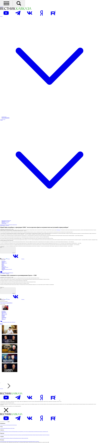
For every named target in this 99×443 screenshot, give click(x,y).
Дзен (2, 299)
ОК (48, 442)
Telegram (8, 299)
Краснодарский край (3, 441)
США (27, 438)
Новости (5, 299)
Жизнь (7, 428)
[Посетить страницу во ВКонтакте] (30, 15)
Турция (3, 438)
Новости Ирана (4, 311)
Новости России (4, 261)
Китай (26, 438)
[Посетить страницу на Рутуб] (53, 15)
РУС (1, 6)
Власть (3, 264)
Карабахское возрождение (3, 224)
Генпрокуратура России (5, 267)
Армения (11, 438)
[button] (49, 410)
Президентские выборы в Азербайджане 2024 (42, 431)
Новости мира (4, 312)
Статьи (4, 119)
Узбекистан (23, 438)
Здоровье (14, 224)
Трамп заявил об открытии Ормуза (6, 302)
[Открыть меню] (6, 3)
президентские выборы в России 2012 (7, 269)
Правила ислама (4, 223)
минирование (3, 319)
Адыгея (36, 441)
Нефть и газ (22, 431)
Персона (3, 263)
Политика (1, 428)
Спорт (8, 224)
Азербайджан (8, 438)
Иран (5, 438)
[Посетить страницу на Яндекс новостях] (41, 15)
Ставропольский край (9, 441)
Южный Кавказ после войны (6, 221)
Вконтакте (22, 299)
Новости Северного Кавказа (5, 117)
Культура (9, 428)
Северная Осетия (21, 441)
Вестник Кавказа (2, 225)
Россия (1, 438)
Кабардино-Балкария (27, 441)
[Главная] (15, 9)
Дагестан (13, 441)
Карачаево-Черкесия (32, 441)
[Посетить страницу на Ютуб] (6, 15)
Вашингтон (3, 315)
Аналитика (1, 119)
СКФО (3, 265)
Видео (11, 224)
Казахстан (20, 438)
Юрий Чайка (3, 268)
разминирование (4, 317)
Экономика (4, 428)
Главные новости (4, 116)
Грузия (13, 438)
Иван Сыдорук (4, 266)
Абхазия (15, 438)
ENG (2, 6)
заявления (3, 316)
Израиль (17, 438)
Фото (10, 224)
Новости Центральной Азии (5, 118)
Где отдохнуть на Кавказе (5, 222)
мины (2, 318)
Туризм (13, 428)
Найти (8, 421)
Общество (3, 262)
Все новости (7, 225)
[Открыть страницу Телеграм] (18, 15)
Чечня (15, 441)
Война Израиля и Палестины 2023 (6, 220)
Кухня (16, 224)
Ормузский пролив (4, 314)
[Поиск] (19, 3)
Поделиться (13, 293)
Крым (38, 441)
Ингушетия (17, 441)
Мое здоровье (2, 431)
